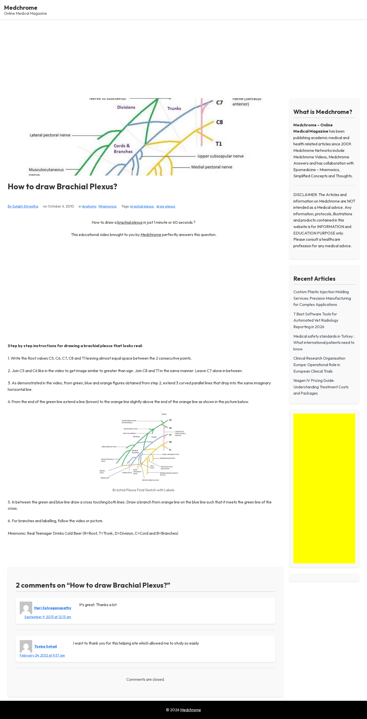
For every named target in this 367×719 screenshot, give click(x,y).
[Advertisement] (183, 57)
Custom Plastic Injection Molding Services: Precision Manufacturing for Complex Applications (322, 298)
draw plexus (165, 206)
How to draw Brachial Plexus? (62, 186)
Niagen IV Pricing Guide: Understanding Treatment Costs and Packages (321, 387)
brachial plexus (142, 206)
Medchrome (20, 7)
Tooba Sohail (45, 646)
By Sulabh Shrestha (23, 206)
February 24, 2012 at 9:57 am (42, 655)
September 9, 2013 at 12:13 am (47, 617)
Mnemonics (108, 206)
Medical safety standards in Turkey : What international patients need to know (324, 342)
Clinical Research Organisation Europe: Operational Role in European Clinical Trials (319, 364)
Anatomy (89, 206)
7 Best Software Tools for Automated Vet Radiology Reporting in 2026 (315, 320)
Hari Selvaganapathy (52, 608)
